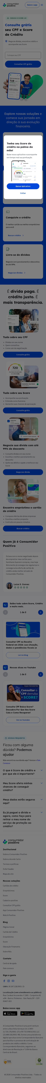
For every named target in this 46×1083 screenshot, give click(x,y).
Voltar (23, 193)
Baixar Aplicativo (23, 186)
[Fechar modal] (37, 140)
